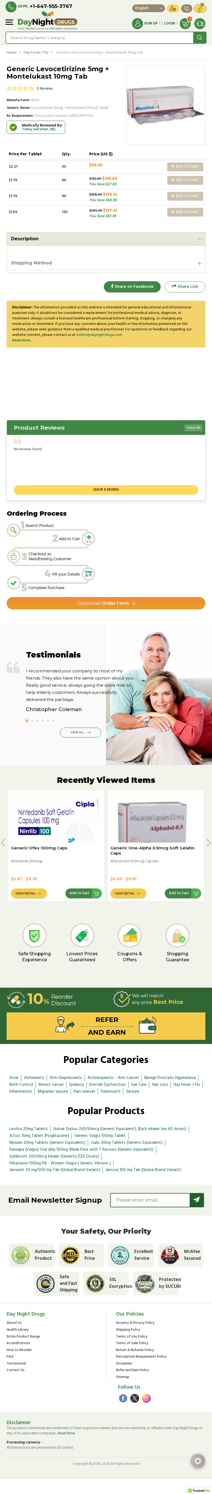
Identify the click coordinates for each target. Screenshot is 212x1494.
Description (25, 238)
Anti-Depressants (66, 1078)
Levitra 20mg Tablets (28, 1129)
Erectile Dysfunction (107, 1084)
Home (12, 52)
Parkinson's (111, 1091)
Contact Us (16, 1370)
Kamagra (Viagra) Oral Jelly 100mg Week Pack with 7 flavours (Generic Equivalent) (81, 1149)
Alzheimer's (34, 1078)
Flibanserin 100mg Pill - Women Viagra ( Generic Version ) (60, 1163)
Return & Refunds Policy (135, 1350)
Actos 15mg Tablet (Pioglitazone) (39, 1136)
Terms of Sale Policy (132, 1343)
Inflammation (20, 1091)
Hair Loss (160, 1084)
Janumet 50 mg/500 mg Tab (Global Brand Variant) (54, 1170)
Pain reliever (84, 1091)
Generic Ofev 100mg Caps (39, 847)
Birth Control (21, 1084)
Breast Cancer (51, 1084)
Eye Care (139, 1084)
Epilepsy (76, 1084)
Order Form (103, 603)
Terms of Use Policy (131, 1337)
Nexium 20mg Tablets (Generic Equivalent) (47, 1142)
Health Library (18, 1330)
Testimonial (16, 1363)
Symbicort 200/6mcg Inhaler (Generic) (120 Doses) (54, 1156)
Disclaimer (124, 1363)
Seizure (132, 1091)
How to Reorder (19, 1350)
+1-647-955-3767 (51, 6)
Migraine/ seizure (53, 1091)
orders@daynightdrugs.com (99, 335)
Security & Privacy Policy (135, 1323)
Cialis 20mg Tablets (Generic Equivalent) (127, 1142)
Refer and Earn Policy (132, 1370)
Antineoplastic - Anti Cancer (113, 1078)
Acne (13, 1078)
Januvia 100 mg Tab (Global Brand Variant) (143, 1170)
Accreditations (18, 1343)
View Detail (25, 893)
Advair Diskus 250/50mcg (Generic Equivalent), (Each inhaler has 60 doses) (119, 1129)
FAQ (10, 1357)
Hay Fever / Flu (36, 52)
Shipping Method (31, 263)
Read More (66, 1433)
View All (193, 428)
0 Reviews (45, 89)
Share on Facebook (133, 286)
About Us (14, 1323)
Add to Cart (187, 167)
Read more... (22, 340)
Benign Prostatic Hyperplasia (170, 1078)
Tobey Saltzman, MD (38, 129)
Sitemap (122, 1377)
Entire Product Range (23, 1337)
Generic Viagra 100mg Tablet (100, 1136)
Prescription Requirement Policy (141, 1357)
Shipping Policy (128, 1330)
